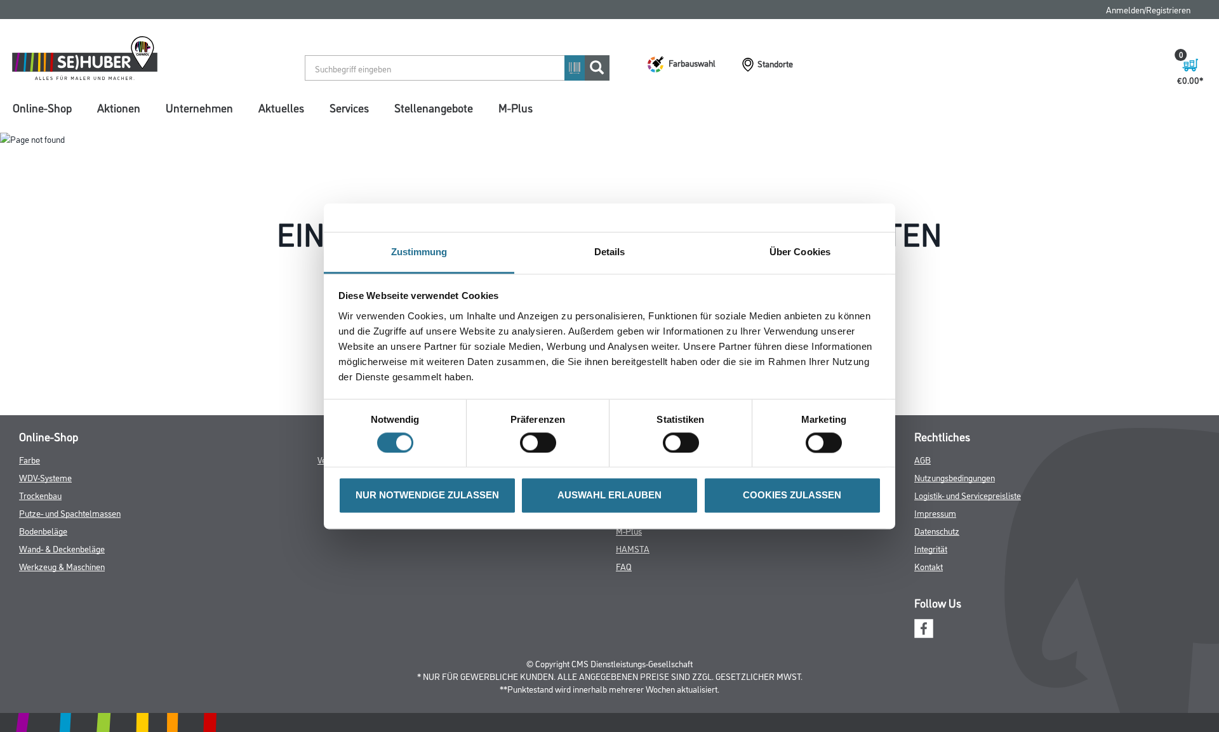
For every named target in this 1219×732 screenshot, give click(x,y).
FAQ (624, 566)
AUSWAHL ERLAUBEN (609, 495)
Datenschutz (936, 530)
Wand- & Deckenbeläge (62, 548)
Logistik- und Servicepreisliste (967, 495)
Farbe (29, 459)
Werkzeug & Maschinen (62, 566)
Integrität (930, 548)
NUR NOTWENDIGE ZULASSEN (427, 495)
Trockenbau (40, 495)
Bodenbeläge (43, 530)
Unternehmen (199, 107)
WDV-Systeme (45, 477)
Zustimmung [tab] (419, 251)
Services (349, 107)
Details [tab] (609, 251)
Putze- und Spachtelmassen (70, 513)
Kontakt (928, 566)
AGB (922, 459)
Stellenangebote (433, 107)
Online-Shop (42, 107)
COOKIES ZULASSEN (792, 495)
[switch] (541, 442)
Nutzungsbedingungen (954, 477)
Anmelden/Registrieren (1148, 9)
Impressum (935, 513)
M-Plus (515, 107)
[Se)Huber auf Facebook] (923, 627)
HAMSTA (632, 548)
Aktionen (118, 107)
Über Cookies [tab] (799, 251)
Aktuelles (281, 107)
